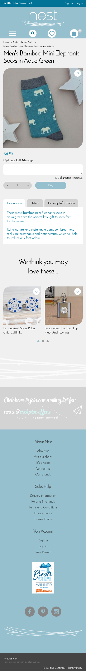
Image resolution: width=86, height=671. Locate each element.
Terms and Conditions (43, 507)
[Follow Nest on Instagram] (56, 612)
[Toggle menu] (12, 33)
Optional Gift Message (18, 160)
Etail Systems (34, 662)
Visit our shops (43, 457)
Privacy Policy (43, 513)
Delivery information (43, 496)
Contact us (43, 468)
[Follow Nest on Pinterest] (43, 612)
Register (80, 3)
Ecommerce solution (14, 662)
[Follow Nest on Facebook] (30, 612)
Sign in (69, 3)
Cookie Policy (43, 519)
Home (6, 42)
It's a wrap (43, 463)
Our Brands (43, 474)
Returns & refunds (43, 501)
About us (43, 451)
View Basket (43, 552)
